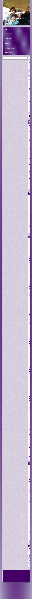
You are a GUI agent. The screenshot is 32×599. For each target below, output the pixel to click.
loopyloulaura (15, 13)
